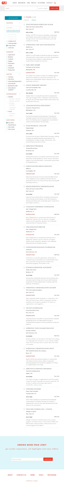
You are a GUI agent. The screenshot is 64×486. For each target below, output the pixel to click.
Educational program (12, 89)
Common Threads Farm (33, 107)
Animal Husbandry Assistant (36, 85)
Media (10, 65)
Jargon (35, 480)
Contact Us (21, 475)
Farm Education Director (35, 227)
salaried (10, 97)
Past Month (11, 129)
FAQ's (41, 475)
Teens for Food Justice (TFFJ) (34, 26)
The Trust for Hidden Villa (33, 87)
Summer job (11, 83)
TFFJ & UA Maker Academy (34, 290)
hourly (10, 111)
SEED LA (28, 168)
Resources (21, 3)
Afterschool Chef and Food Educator (40, 45)
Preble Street (30, 128)
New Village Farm (31, 209)
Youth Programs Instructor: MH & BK (39, 24)
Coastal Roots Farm (32, 148)
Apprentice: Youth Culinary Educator (40, 328)
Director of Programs (34, 146)
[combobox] (21, 8)
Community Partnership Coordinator (40, 207)
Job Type (9, 74)
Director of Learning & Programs (39, 369)
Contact (49, 3)
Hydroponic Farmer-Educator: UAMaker (41, 287)
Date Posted (10, 120)
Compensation (11, 94)
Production (11, 70)
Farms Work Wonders (32, 391)
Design (10, 61)
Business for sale (12, 85)
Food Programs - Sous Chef (36, 126)
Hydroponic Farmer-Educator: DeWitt (40, 348)
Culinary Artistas (31, 330)
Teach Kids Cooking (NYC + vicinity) (39, 409)
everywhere (11, 45)
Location (9, 23)
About (15, 3)
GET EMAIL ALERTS (13, 18)
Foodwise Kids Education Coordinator (40, 247)
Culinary (10, 59)
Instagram (51, 475)
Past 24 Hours (12, 125)
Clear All (34, 20)
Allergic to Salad (31, 411)
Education (11, 63)
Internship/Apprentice (14, 81)
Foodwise (29, 249)
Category (9, 52)
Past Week (11, 127)
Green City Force (31, 269)
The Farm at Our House (33, 67)
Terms (32, 475)
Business (10, 57)
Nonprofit (11, 68)
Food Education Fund (32, 310)
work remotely (12, 43)
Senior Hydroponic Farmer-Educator (40, 186)
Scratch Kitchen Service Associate (39, 166)
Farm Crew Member (33, 65)
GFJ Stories (41, 3)
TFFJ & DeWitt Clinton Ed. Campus (36, 350)
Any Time (11, 123)
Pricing (33, 3)
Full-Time (10, 77)
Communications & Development (38, 105)
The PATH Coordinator (34, 308)
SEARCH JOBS (54, 8)
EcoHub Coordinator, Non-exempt (39, 267)
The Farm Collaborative (33, 371)
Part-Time (11, 79)
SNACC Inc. (29, 47)
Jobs (28, 3)
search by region (43, 8)
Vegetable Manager (33, 389)
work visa (11, 47)
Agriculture (11, 54)
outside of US (12, 41)
